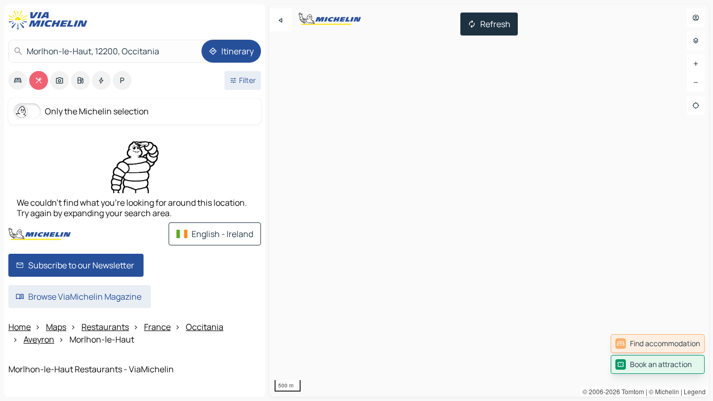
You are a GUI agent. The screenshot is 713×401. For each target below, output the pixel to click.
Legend (695, 391)
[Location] (696, 105)
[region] (489, 200)
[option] (17, 80)
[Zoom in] (696, 63)
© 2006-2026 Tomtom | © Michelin (631, 391)
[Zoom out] (696, 82)
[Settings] (696, 40)
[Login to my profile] (696, 17)
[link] (658, 343)
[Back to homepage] (50, 19)
